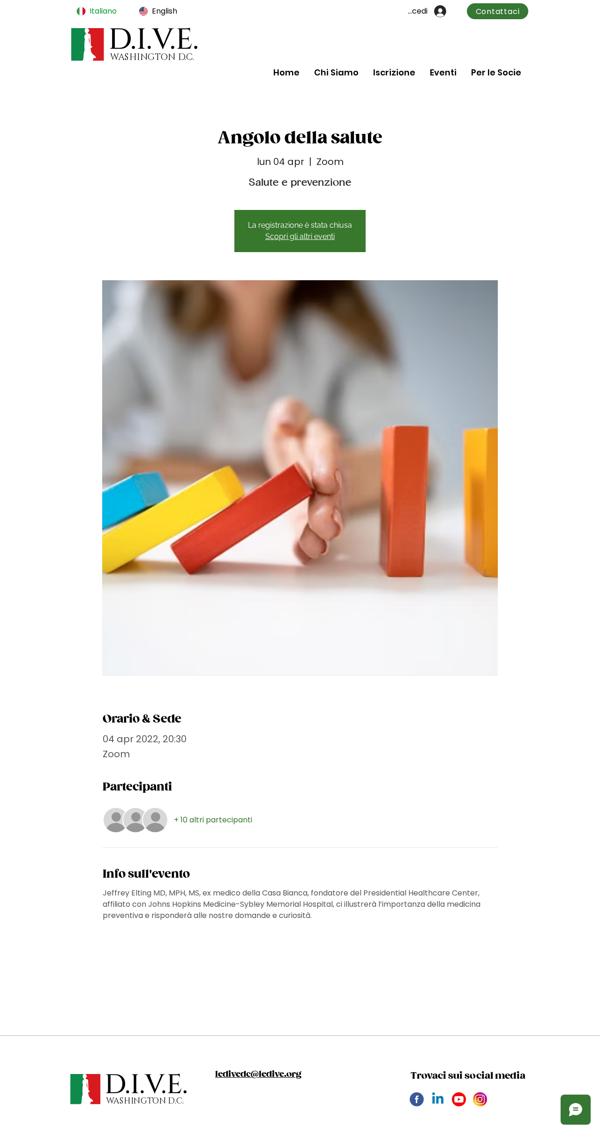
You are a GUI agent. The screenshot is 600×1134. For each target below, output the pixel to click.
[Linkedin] (438, 1099)
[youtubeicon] (459, 1099)
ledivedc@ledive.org (258, 1074)
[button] (336, 72)
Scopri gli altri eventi (300, 236)
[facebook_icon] (417, 1099)
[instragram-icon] (480, 1099)
